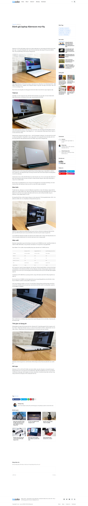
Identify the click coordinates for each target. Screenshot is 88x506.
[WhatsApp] (28, 399)
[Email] (33, 399)
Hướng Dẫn (61, 30)
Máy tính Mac (61, 32)
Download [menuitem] (43, 1)
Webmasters (66, 34)
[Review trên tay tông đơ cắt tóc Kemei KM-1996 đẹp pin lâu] (19, 432)
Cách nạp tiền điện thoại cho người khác (71, 93)
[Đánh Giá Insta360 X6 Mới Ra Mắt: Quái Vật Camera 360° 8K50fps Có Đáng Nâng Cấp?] (19, 416)
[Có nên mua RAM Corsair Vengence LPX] (34, 416)
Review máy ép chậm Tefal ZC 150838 (48, 422)
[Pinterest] (31, 399)
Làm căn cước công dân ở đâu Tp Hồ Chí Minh (71, 82)
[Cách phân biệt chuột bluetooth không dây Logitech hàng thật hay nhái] (62, 50)
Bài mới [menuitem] (32, 1)
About (63, 504)
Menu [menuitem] (27, 1)
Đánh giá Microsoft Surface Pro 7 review (47, 438)
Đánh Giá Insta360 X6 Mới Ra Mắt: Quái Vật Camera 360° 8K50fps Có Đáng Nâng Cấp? (18, 423)
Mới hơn (14, 474)
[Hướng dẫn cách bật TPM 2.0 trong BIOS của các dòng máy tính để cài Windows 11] (62, 66)
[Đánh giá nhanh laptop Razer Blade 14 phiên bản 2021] (34, 432)
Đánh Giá (19, 24)
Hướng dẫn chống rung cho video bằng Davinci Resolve (70, 55)
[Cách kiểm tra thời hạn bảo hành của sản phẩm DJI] (62, 88)
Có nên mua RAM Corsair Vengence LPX (33, 422)
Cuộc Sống (61, 28)
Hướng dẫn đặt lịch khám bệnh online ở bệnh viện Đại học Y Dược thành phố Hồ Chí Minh (69, 44)
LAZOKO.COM (25, 504)
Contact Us (68, 504)
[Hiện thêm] (35, 399)
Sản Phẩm (68, 32)
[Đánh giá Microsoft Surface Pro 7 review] (49, 432)
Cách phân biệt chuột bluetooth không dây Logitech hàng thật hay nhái (69, 51)
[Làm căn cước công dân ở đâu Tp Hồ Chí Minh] (71, 77)
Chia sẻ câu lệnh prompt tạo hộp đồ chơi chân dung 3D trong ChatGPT (62, 82)
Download (74, 504)
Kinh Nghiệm (67, 30)
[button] (72, 2)
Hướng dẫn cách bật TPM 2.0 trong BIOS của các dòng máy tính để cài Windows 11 (70, 66)
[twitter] (67, 499)
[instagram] (72, 499)
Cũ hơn (54, 474)
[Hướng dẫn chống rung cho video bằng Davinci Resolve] (62, 56)
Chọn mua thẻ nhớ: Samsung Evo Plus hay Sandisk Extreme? (69, 60)
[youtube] (69, 499)
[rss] (75, 499)
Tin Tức (60, 34)
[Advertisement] (44, 13)
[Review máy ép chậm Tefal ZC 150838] (49, 416)
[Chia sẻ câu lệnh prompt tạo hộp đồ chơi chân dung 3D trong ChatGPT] (62, 77)
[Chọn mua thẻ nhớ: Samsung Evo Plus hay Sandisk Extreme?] (62, 61)
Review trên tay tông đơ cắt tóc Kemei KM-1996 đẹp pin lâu (18, 438)
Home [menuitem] (22, 1)
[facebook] (64, 499)
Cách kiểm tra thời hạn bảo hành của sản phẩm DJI (62, 93)
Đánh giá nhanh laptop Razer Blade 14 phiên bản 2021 (33, 438)
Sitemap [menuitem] (38, 1)
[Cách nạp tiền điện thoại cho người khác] (71, 88)
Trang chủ (14, 24)
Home (59, 504)
